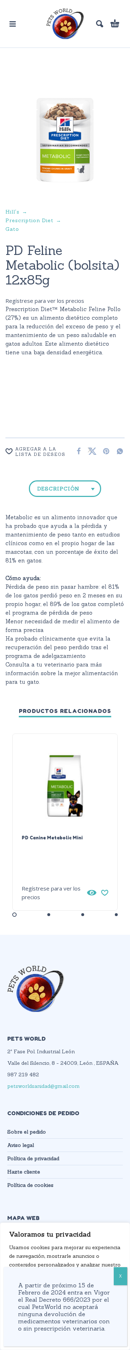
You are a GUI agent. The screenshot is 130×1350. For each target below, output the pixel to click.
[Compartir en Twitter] (90, 451)
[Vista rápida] (91, 892)
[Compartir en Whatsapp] (118, 451)
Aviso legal (20, 1145)
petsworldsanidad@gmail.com (43, 1086)
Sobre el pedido (26, 1132)
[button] (13, 24)
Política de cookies (30, 1185)
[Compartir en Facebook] (76, 451)
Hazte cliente (23, 1172)
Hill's (12, 211)
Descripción (58, 488)
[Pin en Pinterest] (104, 451)
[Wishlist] (104, 892)
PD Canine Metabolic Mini (52, 837)
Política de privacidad (33, 1158)
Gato (12, 229)
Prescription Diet (29, 220)
